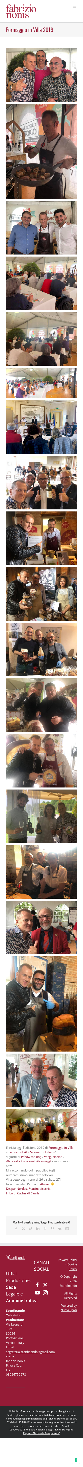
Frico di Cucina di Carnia (22, 1193)
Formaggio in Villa (61, 1148)
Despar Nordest (17, 1189)
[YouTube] (37, 1292)
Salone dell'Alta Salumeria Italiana (31, 1152)
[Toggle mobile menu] (75, 6)
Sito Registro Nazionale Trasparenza (48, 1431)
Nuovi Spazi (69, 1310)
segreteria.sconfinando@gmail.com (30, 1352)
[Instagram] (45, 1292)
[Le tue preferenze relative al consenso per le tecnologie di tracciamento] (76, 1460)
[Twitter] (45, 1285)
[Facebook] (37, 1285)
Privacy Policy (67, 1260)
